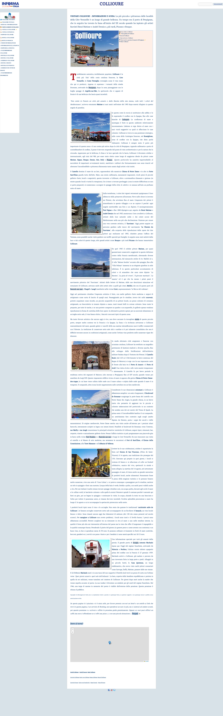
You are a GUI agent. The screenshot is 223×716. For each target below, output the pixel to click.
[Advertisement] (8, 105)
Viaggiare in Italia (8, 22)
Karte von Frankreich (84, 682)
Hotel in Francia (7, 40)
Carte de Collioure (74, 677)
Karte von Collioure (85, 677)
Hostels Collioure (7, 58)
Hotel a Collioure (8, 37)
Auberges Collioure (7, 60)
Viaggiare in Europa (8, 19)
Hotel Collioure (91, 672)
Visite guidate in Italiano (10, 27)
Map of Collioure (102, 677)
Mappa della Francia (7, 48)
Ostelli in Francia (8, 32)
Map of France (101, 682)
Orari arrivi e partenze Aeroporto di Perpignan (132, 40)
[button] (110, 643)
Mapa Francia (93, 682)
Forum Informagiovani (8, 43)
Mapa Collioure (93, 677)
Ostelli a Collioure (8, 29)
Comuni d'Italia (10, 17)
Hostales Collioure (7, 55)
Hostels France (6, 63)
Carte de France (74, 682)
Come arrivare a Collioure (126, 38)
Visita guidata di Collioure (127, 33)
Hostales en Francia (7, 65)
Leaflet (147, 661)
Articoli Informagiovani (9, 24)
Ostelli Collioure (74, 672)
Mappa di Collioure (7, 34)
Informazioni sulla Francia (10, 45)
